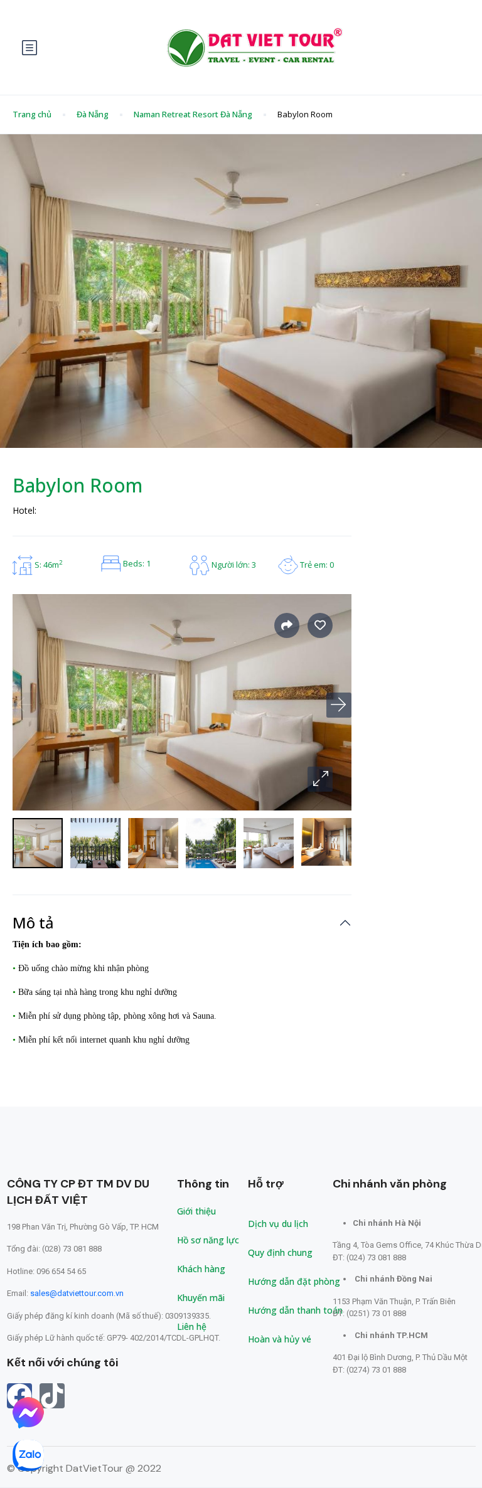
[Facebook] (19, 1395)
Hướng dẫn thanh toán (295, 1310)
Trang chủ (32, 114)
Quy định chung (280, 1252)
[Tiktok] (52, 1395)
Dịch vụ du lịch (278, 1224)
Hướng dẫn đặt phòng (294, 1281)
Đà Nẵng (93, 114)
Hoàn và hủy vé (279, 1339)
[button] (320, 779)
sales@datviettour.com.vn (77, 1293)
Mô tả (33, 923)
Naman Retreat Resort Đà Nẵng (193, 114)
